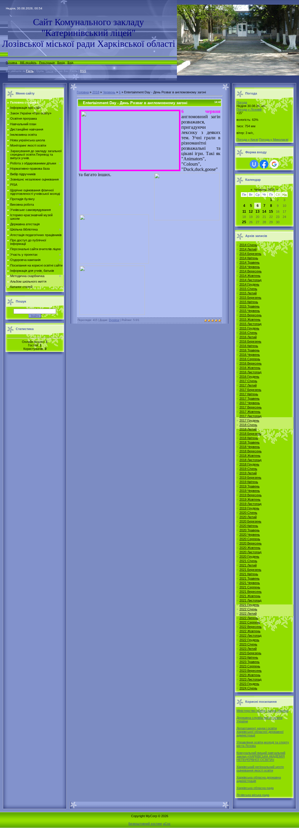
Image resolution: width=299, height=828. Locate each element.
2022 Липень (248, 618)
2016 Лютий (248, 337)
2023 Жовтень (249, 675)
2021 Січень (248, 561)
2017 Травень (249, 398)
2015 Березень (250, 297)
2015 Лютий (248, 293)
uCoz (167, 823)
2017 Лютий (248, 385)
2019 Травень (249, 486)
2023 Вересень (250, 670)
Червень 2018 (264, 189)
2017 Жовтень (249, 411)
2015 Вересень (250, 315)
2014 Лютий (248, 249)
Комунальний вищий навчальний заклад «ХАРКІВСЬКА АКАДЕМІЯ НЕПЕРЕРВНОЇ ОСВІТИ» (261, 756)
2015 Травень (249, 306)
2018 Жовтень (249, 455)
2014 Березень (250, 253)
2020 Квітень (248, 526)
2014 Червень (249, 267)
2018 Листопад (250, 460)
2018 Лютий (248, 429)
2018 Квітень (248, 438)
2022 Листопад (250, 635)
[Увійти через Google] (274, 164)
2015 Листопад (250, 324)
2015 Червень (249, 310)
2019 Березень (250, 477)
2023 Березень (250, 653)
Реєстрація (47, 62)
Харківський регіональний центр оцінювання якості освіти (260, 768)
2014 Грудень (249, 284)
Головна (11, 62)
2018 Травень (249, 442)
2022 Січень (248, 609)
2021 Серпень (249, 587)
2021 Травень (249, 578)
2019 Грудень (249, 508)
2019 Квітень (248, 482)
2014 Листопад (250, 280)
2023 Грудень (249, 684)
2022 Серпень (249, 622)
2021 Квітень (248, 574)
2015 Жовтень (249, 319)
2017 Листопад (250, 416)
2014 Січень (248, 245)
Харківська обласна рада (255, 788)
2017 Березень (250, 389)
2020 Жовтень (249, 547)
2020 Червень (249, 534)
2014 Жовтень (249, 275)
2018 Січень (248, 425)
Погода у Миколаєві (273, 139)
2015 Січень (248, 289)
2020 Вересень (250, 543)
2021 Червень (249, 583)
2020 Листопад (250, 552)
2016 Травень (249, 350)
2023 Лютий (248, 648)
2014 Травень (249, 262)
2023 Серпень (249, 666)
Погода (242, 102)
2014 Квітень (248, 258)
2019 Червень (249, 490)
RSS (83, 71)
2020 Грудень (249, 556)
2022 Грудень (249, 640)
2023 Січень (248, 644)
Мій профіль (28, 62)
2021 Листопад (250, 600)
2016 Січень (248, 332)
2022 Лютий (248, 613)
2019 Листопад (250, 504)
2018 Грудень (249, 464)
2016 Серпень (249, 359)
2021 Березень (250, 569)
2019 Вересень (250, 495)
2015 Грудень (249, 328)
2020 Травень (249, 530)
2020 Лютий (248, 517)
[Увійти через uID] (254, 164)
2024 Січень (248, 688)
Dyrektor (114, 320)
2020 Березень (250, 521)
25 (244, 222)
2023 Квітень (248, 657)
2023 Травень (249, 662)
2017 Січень (248, 381)
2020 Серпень (249, 539)
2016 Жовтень (249, 368)
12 (251, 211)
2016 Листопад (250, 372)
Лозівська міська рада (253, 795)
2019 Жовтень (249, 499)
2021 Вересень (250, 591)
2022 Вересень (250, 626)
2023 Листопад (250, 679)
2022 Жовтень (249, 631)
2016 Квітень (248, 346)
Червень (109, 92)
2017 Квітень (248, 394)
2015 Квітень (248, 302)
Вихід (61, 62)
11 (244, 211)
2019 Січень (248, 468)
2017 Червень (249, 403)
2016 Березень (250, 341)
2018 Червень (249, 447)
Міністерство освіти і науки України (262, 710)
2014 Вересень (250, 271)
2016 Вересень (250, 363)
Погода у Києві (247, 139)
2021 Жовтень (249, 596)
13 (257, 211)
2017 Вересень (250, 407)
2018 (95, 92)
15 (271, 211)
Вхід (70, 62)
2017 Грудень (249, 420)
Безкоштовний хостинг (145, 823)
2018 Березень (250, 433)
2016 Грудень (249, 376)
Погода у (249, 109)
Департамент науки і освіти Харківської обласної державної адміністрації (260, 731)
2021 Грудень (249, 605)
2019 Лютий (248, 473)
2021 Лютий (248, 565)
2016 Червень (249, 354)
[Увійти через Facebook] (264, 164)
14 (264, 211)
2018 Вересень (250, 451)
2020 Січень (248, 512)
